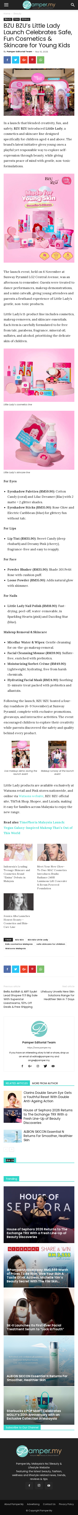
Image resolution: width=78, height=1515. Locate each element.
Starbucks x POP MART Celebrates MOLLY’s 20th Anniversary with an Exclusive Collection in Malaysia (34, 1415)
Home (7, 13)
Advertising (33, 1504)
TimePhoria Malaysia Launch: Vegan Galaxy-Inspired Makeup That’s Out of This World (38, 827)
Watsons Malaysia (15, 948)
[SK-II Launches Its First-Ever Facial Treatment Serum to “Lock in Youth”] (39, 1311)
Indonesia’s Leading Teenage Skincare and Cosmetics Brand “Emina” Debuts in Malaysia (17, 874)
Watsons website (31, 796)
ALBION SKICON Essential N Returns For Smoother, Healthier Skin (48, 1136)
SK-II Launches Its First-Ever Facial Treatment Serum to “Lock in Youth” (35, 1327)
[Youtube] (54, 1066)
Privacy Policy (66, 1504)
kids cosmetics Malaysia (18, 944)
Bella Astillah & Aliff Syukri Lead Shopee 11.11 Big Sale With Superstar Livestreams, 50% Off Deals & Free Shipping (21, 999)
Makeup (25, 19)
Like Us (10, 1160)
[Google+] (31, 1066)
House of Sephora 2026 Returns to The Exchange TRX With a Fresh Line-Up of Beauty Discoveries (48, 1116)
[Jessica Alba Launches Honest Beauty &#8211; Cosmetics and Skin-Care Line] (19, 901)
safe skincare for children (50, 944)
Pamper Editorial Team (19, 51)
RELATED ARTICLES (17, 1083)
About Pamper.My (14, 1504)
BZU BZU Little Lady (38, 939)
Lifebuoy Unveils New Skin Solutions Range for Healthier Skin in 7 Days (57, 995)
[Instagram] (39, 1066)
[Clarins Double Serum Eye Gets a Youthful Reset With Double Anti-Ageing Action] (13, 1103)
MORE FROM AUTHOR (45, 1083)
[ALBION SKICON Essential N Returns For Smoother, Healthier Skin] (13, 1136)
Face (16, 19)
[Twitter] (47, 1066)
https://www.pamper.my (39, 1047)
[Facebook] (24, 1066)
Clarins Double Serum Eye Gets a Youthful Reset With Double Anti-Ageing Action (48, 1097)
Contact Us (49, 1504)
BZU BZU (19, 939)
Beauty (17, 13)
